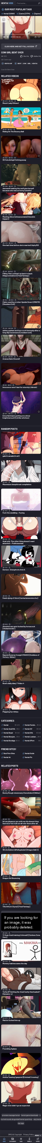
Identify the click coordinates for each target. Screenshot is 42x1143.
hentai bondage (12, 741)
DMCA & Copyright (15, 1134)
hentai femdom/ (33, 725)
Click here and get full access (19, 46)
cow (24, 63)
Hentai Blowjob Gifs (12, 737)
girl (29, 63)
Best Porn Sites (9, 753)
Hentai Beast (12, 733)
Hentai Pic (28, 757)
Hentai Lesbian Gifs (33, 737)
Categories (12, 1141)
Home (4, 1141)
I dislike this (37, 56)
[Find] (39, 3)
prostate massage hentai (11, 1115)
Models (29, 1141)
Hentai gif (8, 63)
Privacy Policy (28, 1134)
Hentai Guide (29, 753)
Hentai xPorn (33, 741)
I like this (26, 56)
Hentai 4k (7, 757)
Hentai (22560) (9, 14)
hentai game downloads (29, 1115)
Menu (37, 1135)
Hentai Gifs (33, 733)
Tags (21, 1141)
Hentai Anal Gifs (12, 729)
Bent (19, 63)
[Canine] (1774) (24, 14)
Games (38, 1141)
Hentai (7, 3)
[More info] (38, 99)
